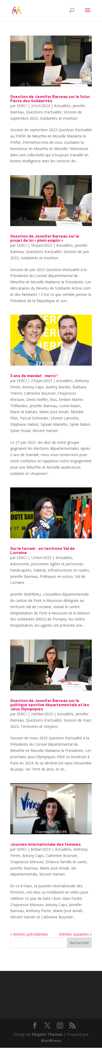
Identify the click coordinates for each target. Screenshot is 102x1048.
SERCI (22, 105)
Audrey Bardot (58, 386)
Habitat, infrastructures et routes (61, 570)
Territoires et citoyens (39, 726)
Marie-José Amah (54, 411)
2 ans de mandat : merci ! (34, 375)
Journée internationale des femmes (45, 844)
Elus (53, 399)
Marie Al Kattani (23, 411)
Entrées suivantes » (75, 934)
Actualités (62, 105)
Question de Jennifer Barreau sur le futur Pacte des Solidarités (50, 98)
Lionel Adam (69, 405)
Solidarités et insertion (59, 118)
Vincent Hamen (45, 430)
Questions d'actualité (43, 112)
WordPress (51, 1040)
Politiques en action (56, 576)
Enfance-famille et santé (66, 861)
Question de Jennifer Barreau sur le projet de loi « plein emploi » (44, 238)
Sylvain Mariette (54, 424)
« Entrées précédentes (29, 934)
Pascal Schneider (34, 418)
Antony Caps (33, 386)
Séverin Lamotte (64, 418)
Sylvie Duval (20, 430)
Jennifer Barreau (43, 405)
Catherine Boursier (40, 393)
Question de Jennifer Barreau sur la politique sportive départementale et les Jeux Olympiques (49, 704)
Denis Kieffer (37, 399)
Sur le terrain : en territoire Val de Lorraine (42, 550)
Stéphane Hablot (24, 424)
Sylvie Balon (80, 424)
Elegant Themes (47, 1034)
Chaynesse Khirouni (26, 861)
